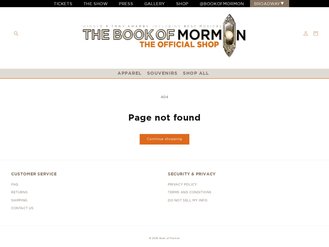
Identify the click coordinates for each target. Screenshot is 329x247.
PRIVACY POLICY (182, 184)
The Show (95, 3)
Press (126, 3)
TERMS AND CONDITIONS (190, 192)
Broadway (267, 3)
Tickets (63, 3)
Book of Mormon (169, 238)
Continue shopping (164, 139)
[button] (16, 33)
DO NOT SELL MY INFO (187, 200)
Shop (182, 3)
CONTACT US (22, 208)
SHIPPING (19, 200)
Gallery (154, 3)
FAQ (14, 184)
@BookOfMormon (222, 3)
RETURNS (19, 192)
